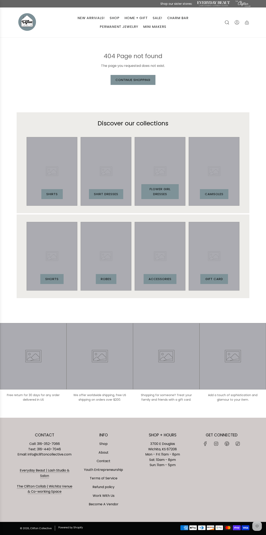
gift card (214, 279)
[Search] (227, 22)
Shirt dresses (106, 194)
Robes (106, 279)
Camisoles (214, 194)
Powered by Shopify (70, 527)
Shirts (52, 194)
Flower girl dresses (160, 191)
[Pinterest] (227, 444)
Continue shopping (133, 80)
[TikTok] (238, 444)
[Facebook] (205, 444)
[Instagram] (216, 444)
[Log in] (237, 22)
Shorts (52, 279)
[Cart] (247, 22)
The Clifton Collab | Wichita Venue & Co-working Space (44, 489)
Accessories (160, 279)
